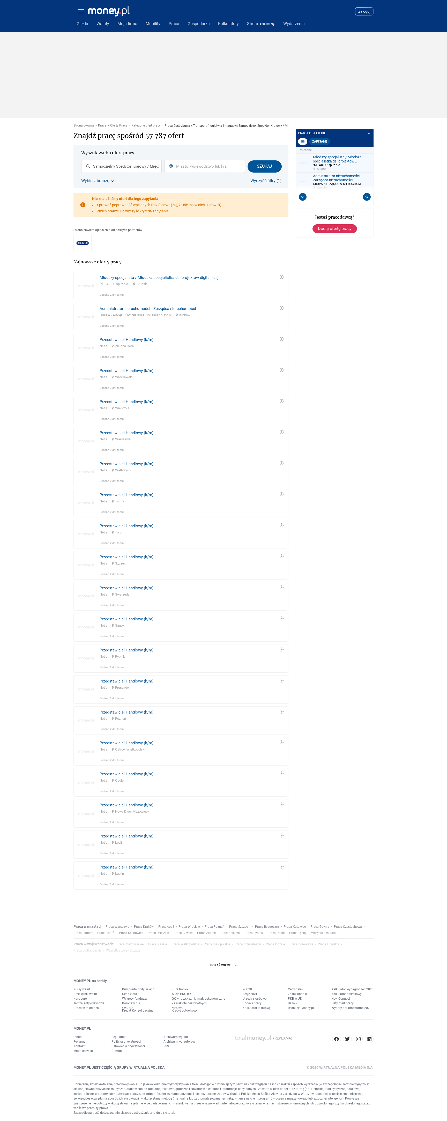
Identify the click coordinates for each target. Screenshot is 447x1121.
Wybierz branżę (95, 181)
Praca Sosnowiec (131, 933)
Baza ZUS (294, 1003)
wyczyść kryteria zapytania (147, 211)
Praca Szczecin (239, 927)
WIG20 (247, 989)
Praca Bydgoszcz (267, 927)
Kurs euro (80, 998)
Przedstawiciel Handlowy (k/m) (126, 339)
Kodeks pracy (252, 1003)
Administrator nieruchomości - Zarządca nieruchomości (148, 308)
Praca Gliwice (183, 933)
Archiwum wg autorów (179, 1041)
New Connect (340, 998)
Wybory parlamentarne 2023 (351, 1008)
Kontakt (79, 1046)
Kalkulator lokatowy (257, 1008)
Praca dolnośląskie (248, 944)
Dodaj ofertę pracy (335, 228)
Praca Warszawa (117, 927)
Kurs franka (180, 989)
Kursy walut (81, 989)
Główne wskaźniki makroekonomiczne (198, 998)
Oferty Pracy (118, 125)
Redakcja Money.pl (301, 1008)
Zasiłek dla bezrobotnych (189, 1003)
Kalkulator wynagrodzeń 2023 (352, 989)
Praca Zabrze (206, 933)
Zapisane (319, 141)
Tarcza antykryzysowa (89, 1003)
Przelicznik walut (85, 994)
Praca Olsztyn (230, 933)
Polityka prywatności (126, 1041)
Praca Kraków (144, 927)
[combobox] (121, 166)
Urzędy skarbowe (254, 998)
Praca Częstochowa (348, 927)
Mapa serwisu (83, 1051)
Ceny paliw (295, 989)
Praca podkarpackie (87, 950)
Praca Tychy (298, 933)
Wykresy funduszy (134, 998)
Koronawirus (131, 1003)
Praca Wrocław (189, 927)
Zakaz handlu (297, 994)
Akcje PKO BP (181, 994)
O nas (77, 1037)
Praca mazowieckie (130, 944)
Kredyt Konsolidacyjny (137, 1010)
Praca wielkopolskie (185, 944)
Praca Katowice (295, 927)
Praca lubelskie (328, 944)
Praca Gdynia (319, 927)
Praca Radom (83, 933)
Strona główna (83, 125)
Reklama (79, 1041)
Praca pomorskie (301, 944)
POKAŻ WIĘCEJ (221, 965)
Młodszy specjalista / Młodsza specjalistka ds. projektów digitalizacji (160, 277)
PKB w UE (295, 998)
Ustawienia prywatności (128, 1046)
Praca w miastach (86, 1008)
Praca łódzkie (275, 944)
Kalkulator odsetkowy (346, 994)
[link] (180, 286)
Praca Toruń (105, 933)
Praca (102, 125)
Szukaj (264, 166)
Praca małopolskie (217, 944)
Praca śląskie (157, 944)
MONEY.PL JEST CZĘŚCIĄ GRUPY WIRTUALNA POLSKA (119, 1067)
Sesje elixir (250, 994)
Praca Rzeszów (158, 933)
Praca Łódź (166, 927)
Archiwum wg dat (175, 1037)
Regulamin (118, 1037)
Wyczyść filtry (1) (266, 181)
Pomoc (116, 1051)
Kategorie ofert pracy (146, 125)
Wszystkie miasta (323, 933)
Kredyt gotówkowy (185, 1010)
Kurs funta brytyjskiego (138, 989)
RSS (166, 1046)
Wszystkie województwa (123, 950)
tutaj (171, 1113)
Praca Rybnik (253, 933)
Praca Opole (276, 933)
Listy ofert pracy (342, 1003)
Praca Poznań (215, 927)
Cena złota (129, 994)
